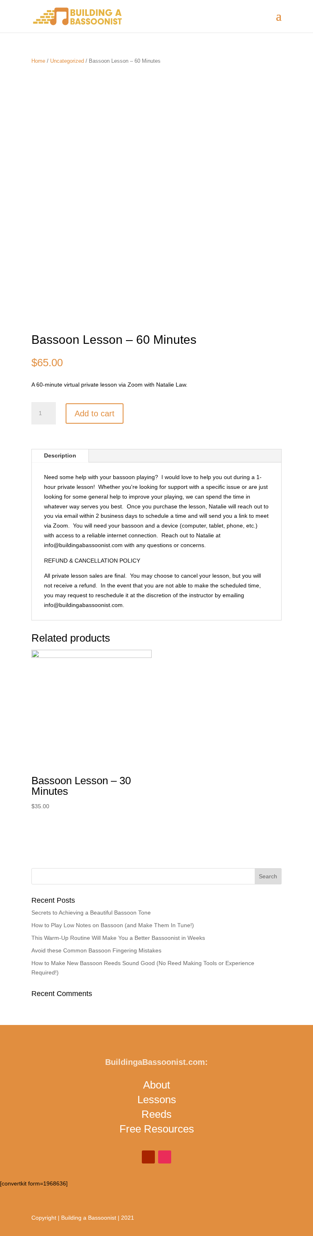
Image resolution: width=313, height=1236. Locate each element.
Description (60, 455)
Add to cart (95, 413)
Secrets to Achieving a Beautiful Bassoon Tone (91, 912)
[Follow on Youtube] (148, 1156)
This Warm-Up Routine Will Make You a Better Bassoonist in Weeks (118, 938)
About (156, 1085)
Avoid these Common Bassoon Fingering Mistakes (96, 950)
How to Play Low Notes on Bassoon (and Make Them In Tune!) (112, 925)
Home (38, 61)
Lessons (156, 1099)
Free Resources (156, 1129)
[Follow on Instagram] (164, 1156)
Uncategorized (67, 61)
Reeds (156, 1114)
